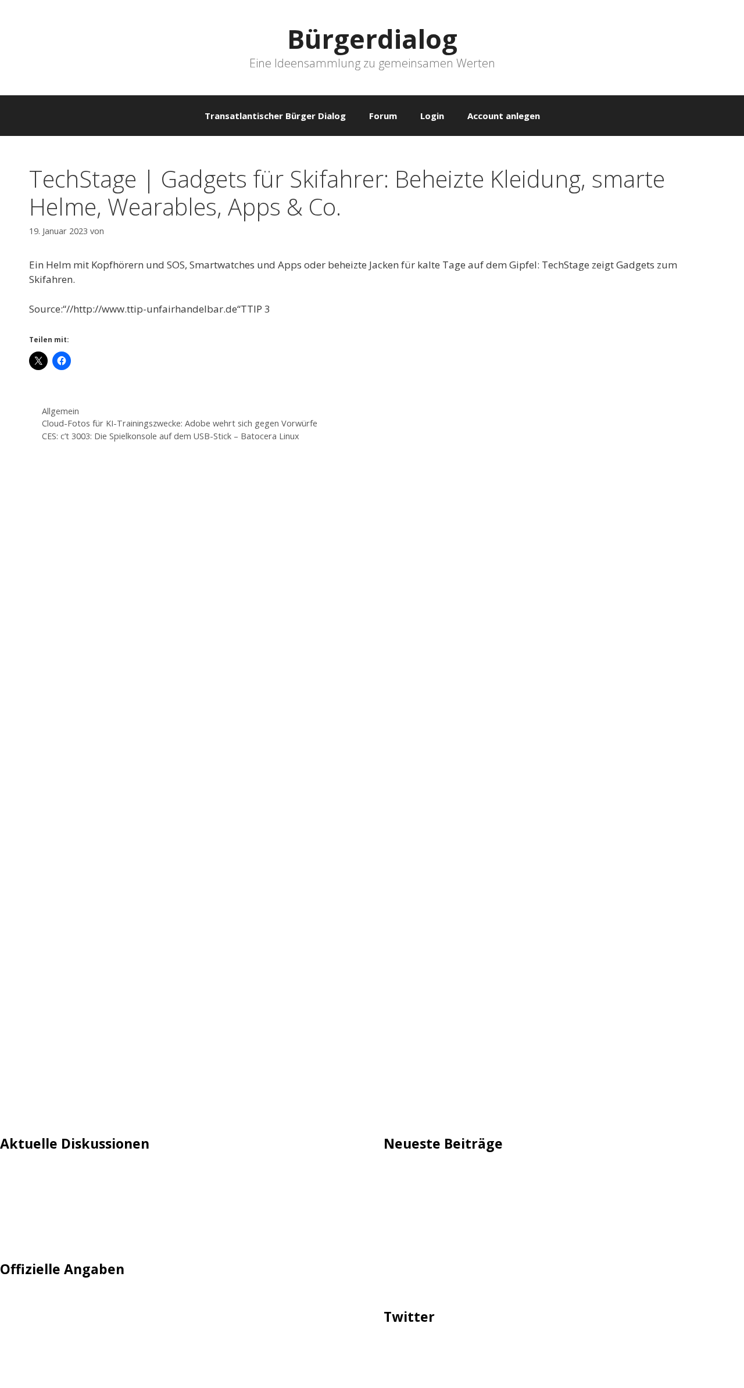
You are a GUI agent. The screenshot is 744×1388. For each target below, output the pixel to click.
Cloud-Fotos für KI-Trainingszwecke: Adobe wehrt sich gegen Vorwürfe (179, 423)
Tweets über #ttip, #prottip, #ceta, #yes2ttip (487, 1351)
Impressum (26, 1304)
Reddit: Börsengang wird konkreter (463, 1228)
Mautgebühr (29, 1196)
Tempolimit (27, 1231)
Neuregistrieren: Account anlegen (76, 1213)
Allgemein (60, 411)
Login (432, 115)
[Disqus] (372, 625)
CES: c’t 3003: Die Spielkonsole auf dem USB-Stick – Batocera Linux (170, 436)
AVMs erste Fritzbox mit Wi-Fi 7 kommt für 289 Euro (503, 1210)
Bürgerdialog (372, 38)
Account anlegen (503, 115)
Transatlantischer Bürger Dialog (275, 115)
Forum (383, 115)
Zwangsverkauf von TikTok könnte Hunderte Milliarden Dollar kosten (542, 1278)
